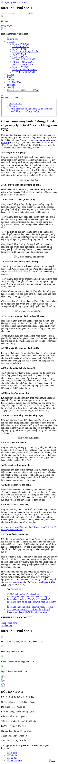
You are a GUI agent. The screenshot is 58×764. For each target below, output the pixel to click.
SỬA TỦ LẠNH (20, 49)
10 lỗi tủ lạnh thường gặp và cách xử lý (24, 594)
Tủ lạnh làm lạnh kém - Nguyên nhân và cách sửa (29, 599)
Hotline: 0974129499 (10, 97)
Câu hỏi (10, 79)
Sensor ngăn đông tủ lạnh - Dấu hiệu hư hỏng (27, 596)
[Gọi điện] (12, 753)
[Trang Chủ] (14, 2)
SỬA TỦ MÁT (19, 54)
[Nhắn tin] (12, 755)
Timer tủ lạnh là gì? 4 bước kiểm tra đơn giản (27, 612)
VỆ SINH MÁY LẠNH (23, 62)
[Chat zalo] (12, 758)
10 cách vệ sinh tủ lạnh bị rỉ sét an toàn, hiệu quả (28, 609)
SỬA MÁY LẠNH (21, 44)
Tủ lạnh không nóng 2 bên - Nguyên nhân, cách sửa (30, 607)
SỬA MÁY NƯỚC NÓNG (24, 69)
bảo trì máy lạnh (16, 582)
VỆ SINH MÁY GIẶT (22, 64)
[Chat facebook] (14, 760)
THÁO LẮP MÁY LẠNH (24, 59)
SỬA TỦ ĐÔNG (20, 57)
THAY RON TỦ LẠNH (23, 72)
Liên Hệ (10, 87)
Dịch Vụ (10, 41)
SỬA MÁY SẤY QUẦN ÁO (25, 51)
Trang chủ (13, 39)
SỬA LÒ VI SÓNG (21, 67)
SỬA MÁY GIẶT (20, 46)
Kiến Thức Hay (14, 82)
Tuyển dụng (6, 625)
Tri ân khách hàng (9, 623)
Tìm (30, 13)
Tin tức (10, 77)
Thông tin (11, 85)
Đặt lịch (10, 74)
